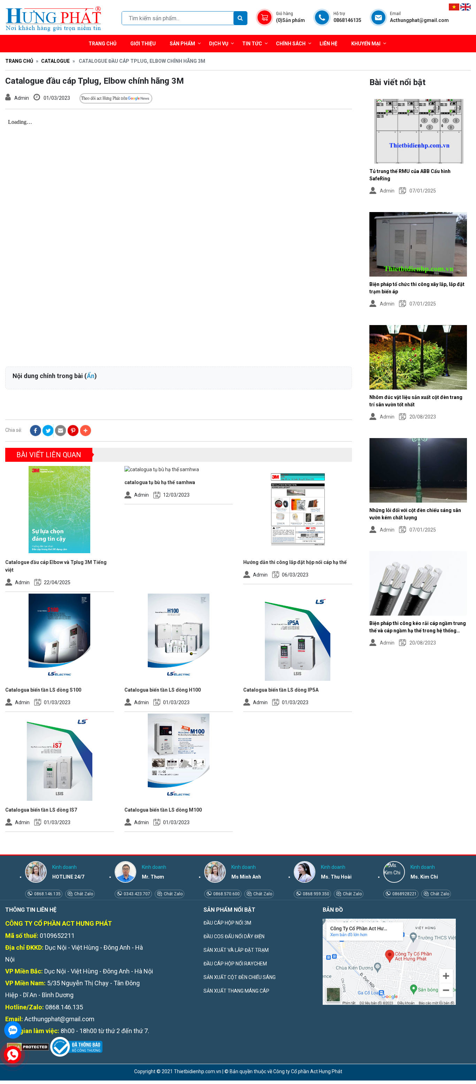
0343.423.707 (136, 893)
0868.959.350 (315, 893)
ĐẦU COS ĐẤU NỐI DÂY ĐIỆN (234, 936)
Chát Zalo (83, 893)
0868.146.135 (47, 893)
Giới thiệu (143, 43)
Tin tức (252, 43)
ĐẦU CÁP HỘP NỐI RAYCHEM (235, 963)
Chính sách (291, 43)
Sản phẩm (182, 43)
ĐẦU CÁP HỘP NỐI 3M (227, 923)
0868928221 (404, 893)
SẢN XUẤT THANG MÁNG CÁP (236, 991)
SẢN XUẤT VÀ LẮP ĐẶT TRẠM (236, 950)
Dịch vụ (218, 43)
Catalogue (55, 61)
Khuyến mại (366, 43)
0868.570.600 (226, 893)
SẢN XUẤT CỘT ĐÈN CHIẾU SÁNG (240, 977)
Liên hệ (328, 43)
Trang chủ (102, 43)
